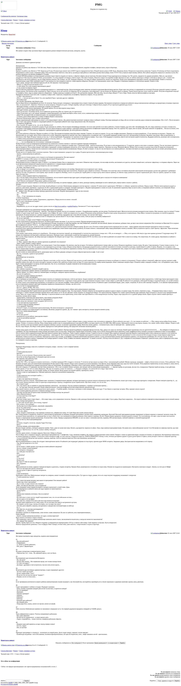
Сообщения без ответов (8, 16)
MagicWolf (12, 34)
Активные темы (22, 16)
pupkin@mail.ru (72, 206)
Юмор (4, 30)
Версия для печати (8, 43)
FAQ (170, 11)
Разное (15, 20)
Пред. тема (168, 43)
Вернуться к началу (7, 57)
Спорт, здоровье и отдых (27, 20)
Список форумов (6, 20)
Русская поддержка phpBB (9, 684)
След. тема (176, 43)
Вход (5, 11)
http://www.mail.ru (60, 206)
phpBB (10, 682)
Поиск (178, 11)
